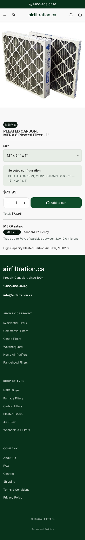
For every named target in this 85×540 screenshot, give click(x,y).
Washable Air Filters (16, 430)
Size (6, 146)
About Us (9, 457)
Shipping (9, 481)
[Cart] (80, 14)
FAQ (6, 465)
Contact (8, 473)
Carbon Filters (12, 406)
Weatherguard (13, 346)
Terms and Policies (43, 529)
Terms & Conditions (16, 489)
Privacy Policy (12, 497)
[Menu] (4, 14)
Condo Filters (12, 338)
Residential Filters (15, 322)
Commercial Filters (15, 331)
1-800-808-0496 (44, 4)
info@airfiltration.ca (17, 295)
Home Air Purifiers (15, 354)
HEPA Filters (11, 390)
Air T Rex (9, 422)
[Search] (13, 14)
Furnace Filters (13, 398)
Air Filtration (47, 519)
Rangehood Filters (15, 362)
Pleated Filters (12, 414)
